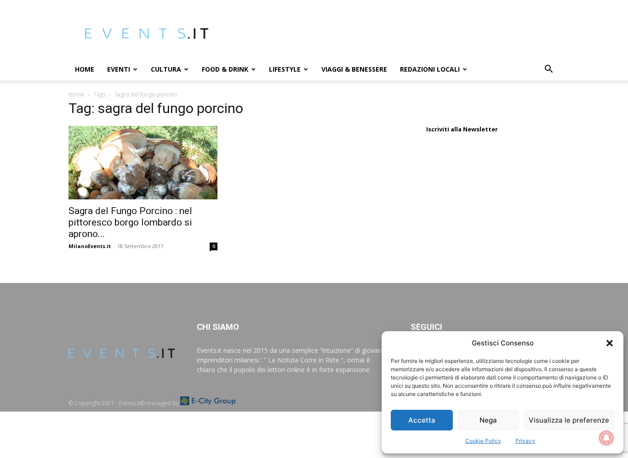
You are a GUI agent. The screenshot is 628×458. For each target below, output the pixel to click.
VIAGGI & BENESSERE (354, 69)
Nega (488, 420)
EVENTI (118, 69)
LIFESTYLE (285, 69)
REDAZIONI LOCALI (430, 69)
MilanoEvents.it (90, 246)
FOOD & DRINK (225, 69)
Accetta (421, 420)
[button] (609, 343)
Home (84, 69)
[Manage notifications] (606, 437)
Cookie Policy (483, 440)
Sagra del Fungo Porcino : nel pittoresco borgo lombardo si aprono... (130, 222)
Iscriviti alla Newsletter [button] (462, 129)
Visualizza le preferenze (569, 420)
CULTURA (166, 69)
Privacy (525, 440)
